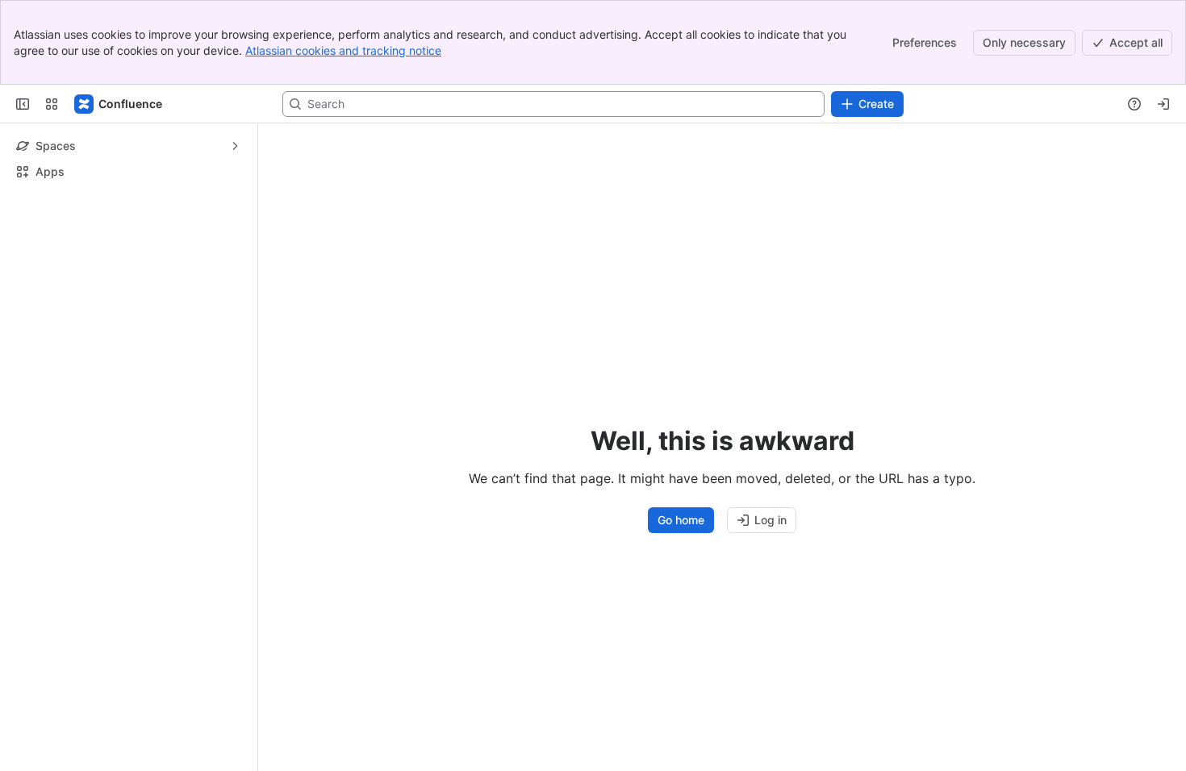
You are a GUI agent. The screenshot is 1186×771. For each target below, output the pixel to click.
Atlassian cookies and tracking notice (343, 50)
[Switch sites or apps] (52, 104)
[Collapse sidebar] (22, 104)
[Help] (1134, 104)
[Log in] (1163, 104)
